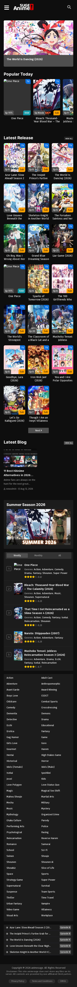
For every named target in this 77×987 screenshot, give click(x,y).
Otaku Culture (14, 820)
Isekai (64, 617)
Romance (12, 844)
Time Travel (47, 897)
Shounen (47, 573)
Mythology (12, 814)
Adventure (47, 569)
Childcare (11, 701)
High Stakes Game (51, 755)
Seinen (10, 856)
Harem (45, 749)
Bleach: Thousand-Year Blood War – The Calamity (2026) (46, 587)
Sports (45, 873)
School (10, 850)
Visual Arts (12, 915)
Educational (47, 725)
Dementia (12, 713)
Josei (9, 778)
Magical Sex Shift (50, 790)
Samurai (45, 844)
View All (69, 139)
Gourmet (11, 749)
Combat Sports (49, 701)
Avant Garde (13, 689)
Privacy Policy (17, 981)
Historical (12, 761)
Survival (45, 885)
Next (38, 430)
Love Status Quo (50, 784)
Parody (45, 820)
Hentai (10, 755)
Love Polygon (14, 784)
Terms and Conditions (42, 981)
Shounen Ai (47, 862)
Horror (45, 761)
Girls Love (12, 743)
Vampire (45, 903)
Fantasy (37, 573)
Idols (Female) (15, 767)
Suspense (12, 891)
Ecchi (58, 659)
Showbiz (11, 868)
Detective (12, 719)
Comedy (59, 569)
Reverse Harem (49, 838)
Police (44, 826)
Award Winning (49, 689)
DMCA (63, 981)
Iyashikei (46, 772)
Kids (43, 778)
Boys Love (12, 695)
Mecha (10, 802)
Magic (10, 790)
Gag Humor (13, 737)
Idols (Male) (48, 767)
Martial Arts (47, 796)
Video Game (13, 909)
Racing (45, 832)
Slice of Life (47, 868)
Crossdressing (49, 707)
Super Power (60, 573)
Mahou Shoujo (14, 796)
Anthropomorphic (50, 683)
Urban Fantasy (14, 903)
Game (44, 737)
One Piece (31, 565)
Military (45, 802)
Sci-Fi (44, 850)
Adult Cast (46, 677)
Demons (45, 713)
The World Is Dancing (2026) (25, 59)
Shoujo (45, 856)
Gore (44, 743)
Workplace (47, 915)
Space (10, 873)
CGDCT (44, 695)
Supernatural (42, 597)
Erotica (10, 731)
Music (58, 593)
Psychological (14, 832)
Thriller (10, 897)
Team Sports (48, 891)
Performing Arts (15, 826)
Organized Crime (50, 814)
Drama (28, 573)
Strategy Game (15, 879)
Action (37, 569)
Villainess (46, 909)
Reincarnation (31, 621)
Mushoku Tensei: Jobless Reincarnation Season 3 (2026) (44, 653)
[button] (52, 24)
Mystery (45, 808)
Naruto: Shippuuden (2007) (41, 633)
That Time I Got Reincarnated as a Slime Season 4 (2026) (47, 611)
